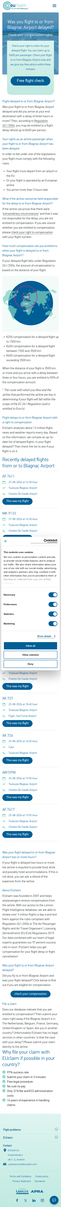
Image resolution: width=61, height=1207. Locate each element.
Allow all (30, 645)
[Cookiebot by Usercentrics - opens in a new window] (43, 541)
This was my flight (17, 501)
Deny (30, 663)
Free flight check (30, 81)
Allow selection (30, 654)
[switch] (52, 604)
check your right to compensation (32, 232)
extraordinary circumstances (20, 213)
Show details (44, 636)
